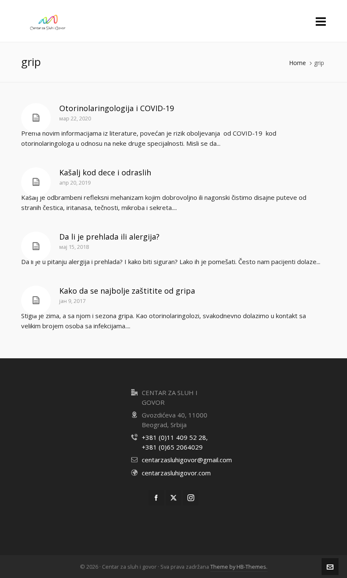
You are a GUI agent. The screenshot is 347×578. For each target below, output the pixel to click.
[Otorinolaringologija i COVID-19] (36, 118)
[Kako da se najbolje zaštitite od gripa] (36, 300)
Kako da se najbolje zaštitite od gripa (127, 291)
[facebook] (156, 497)
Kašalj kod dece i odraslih (105, 172)
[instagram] (190, 497)
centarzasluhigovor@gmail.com (187, 459)
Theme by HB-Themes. (238, 566)
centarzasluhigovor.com (176, 473)
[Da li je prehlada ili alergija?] (36, 246)
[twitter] (173, 497)
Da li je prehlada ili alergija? (109, 237)
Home (297, 63)
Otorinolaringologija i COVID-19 (116, 108)
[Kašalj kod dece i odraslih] (36, 182)
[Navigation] (321, 21)
